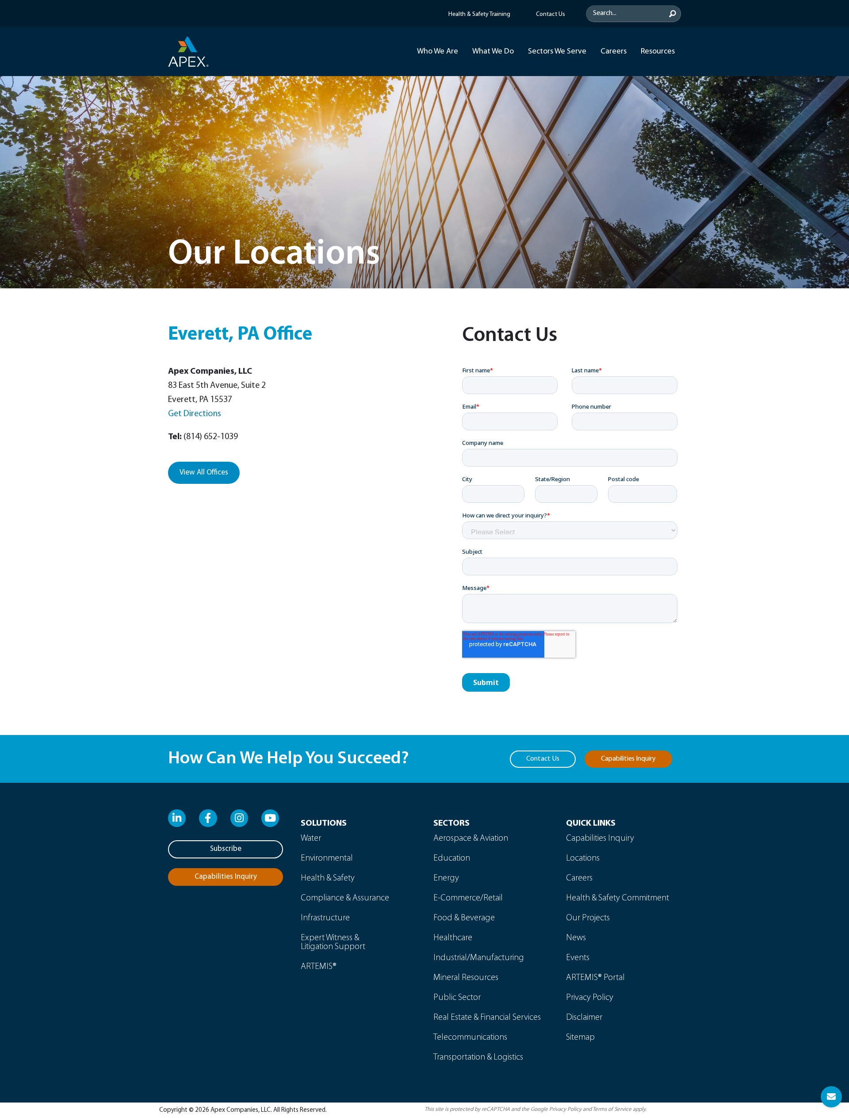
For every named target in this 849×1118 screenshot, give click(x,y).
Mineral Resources (465, 977)
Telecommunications (470, 1037)
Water (311, 838)
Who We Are (437, 51)
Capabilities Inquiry (600, 838)
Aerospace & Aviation (470, 838)
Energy (446, 878)
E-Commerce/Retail (468, 898)
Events (577, 957)
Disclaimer (584, 1017)
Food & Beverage (464, 918)
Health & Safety (328, 878)
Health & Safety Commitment (617, 898)
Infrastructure (325, 918)
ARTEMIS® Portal (595, 977)
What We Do (493, 51)
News (576, 938)
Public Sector (457, 997)
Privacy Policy (589, 997)
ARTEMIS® (319, 966)
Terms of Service (612, 1109)
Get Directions (194, 414)
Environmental (327, 858)
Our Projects (588, 918)
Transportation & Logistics (478, 1057)
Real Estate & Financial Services (487, 1017)
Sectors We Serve (557, 51)
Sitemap (580, 1037)
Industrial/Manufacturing (478, 957)
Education (451, 858)
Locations (583, 858)
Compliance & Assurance (345, 898)
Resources (658, 51)
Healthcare (452, 938)
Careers (613, 51)
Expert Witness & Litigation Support (333, 942)
